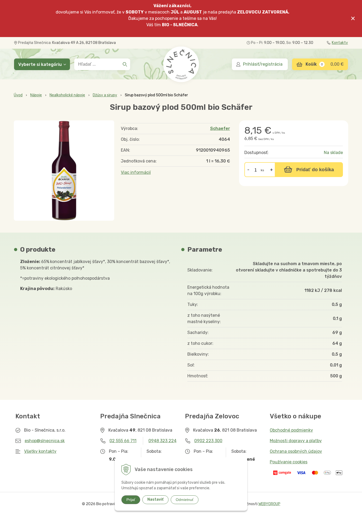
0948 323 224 (162, 440)
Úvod (18, 95)
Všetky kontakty (40, 451)
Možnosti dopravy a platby (296, 440)
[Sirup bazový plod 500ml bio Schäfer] (64, 170)
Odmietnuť (184, 499)
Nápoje (36, 95)
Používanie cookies (288, 461)
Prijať (130, 499)
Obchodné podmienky (291, 430)
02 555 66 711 (122, 440)
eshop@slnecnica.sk (45, 440)
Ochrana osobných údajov (296, 451)
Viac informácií (136, 172)
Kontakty (340, 42)
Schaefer (220, 128)
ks (262, 170)
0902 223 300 (208, 440)
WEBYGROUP (269, 504)
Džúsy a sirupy (105, 95)
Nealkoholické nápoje (67, 95)
